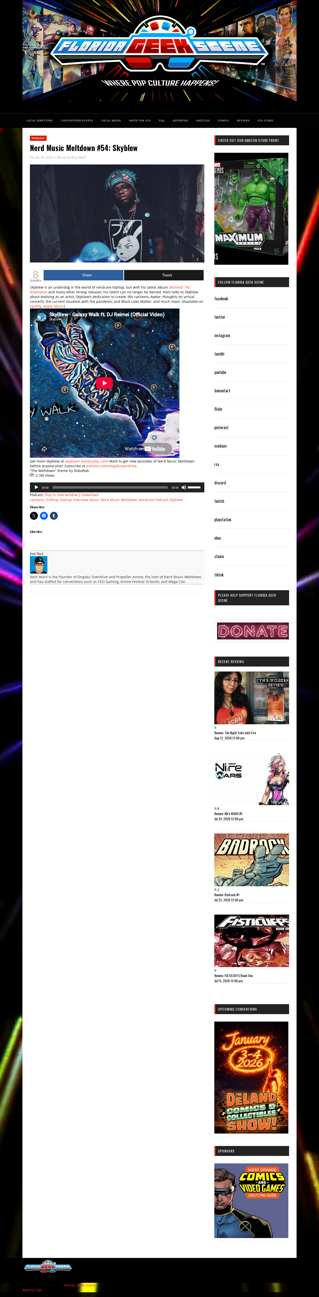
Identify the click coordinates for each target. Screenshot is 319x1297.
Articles (203, 120)
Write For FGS (140, 120)
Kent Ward (78, 157)
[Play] (36, 487)
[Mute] (183, 487)
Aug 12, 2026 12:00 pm (229, 737)
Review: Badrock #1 (226, 894)
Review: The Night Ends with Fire (235, 732)
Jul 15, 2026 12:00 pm (228, 980)
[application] (117, 487)
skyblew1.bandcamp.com (86, 461)
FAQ (161, 120)
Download (90, 494)
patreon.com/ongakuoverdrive (111, 466)
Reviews (243, 120)
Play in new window (61, 494)
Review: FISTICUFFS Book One (233, 975)
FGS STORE (265, 120)
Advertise (180, 120)
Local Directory (39, 120)
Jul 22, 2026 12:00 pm (228, 899)
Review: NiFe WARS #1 (228, 813)
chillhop (52, 499)
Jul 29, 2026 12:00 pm (228, 818)
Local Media (111, 120)
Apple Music (53, 306)
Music (94, 499)
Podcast (38, 138)
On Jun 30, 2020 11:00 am (48, 157)
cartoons (37, 499)
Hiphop (66, 499)
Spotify (35, 306)
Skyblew (176, 499)
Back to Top (32, 1290)
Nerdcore (146, 499)
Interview (80, 499)
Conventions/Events (77, 120)
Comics (223, 120)
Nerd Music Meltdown (119, 499)
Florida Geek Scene (79, 1285)
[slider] (195, 486)
